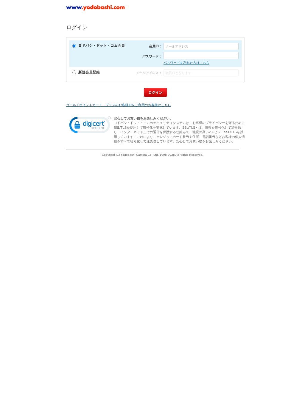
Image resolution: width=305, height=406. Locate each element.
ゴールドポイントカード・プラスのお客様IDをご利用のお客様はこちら (118, 105)
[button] (90, 126)
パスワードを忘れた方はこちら (186, 62)
